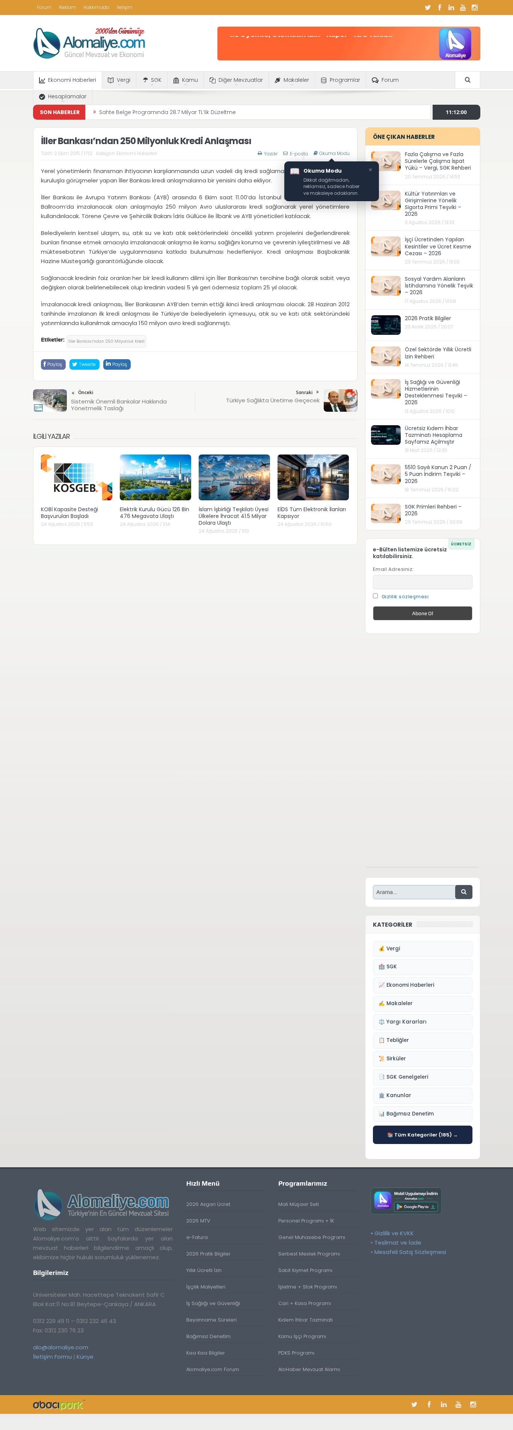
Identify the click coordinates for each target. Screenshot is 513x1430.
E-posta (299, 154)
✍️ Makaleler (396, 1003)
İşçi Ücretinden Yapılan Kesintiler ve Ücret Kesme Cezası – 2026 (438, 246)
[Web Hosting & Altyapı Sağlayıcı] (59, 1404)
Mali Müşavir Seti (298, 1204)
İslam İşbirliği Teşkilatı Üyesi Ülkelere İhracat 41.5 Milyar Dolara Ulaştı (234, 516)
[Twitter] (428, 7)
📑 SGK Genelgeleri (403, 1077)
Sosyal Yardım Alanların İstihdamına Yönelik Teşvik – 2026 (439, 285)
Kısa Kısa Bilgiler (205, 1352)
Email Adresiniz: (393, 569)
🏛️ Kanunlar (395, 1095)
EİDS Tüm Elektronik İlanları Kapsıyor (312, 513)
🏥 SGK (388, 966)
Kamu (190, 80)
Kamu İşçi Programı (302, 1336)
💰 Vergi (389, 948)
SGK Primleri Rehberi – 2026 (433, 510)
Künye (85, 1357)
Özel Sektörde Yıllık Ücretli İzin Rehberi (438, 353)
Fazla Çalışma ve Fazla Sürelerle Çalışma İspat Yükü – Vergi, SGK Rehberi (438, 161)
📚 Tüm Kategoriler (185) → (422, 1134)
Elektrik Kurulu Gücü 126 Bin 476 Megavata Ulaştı (154, 513)
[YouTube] (463, 7)
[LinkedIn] (451, 7)
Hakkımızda (96, 7)
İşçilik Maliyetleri (205, 1286)
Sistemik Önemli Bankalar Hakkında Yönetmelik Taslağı (119, 404)
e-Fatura (197, 1237)
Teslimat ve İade (397, 1242)
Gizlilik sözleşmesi (405, 596)
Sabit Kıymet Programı (305, 1270)
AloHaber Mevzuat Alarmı (309, 1369)
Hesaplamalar (67, 96)
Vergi (123, 80)
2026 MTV (198, 1220)
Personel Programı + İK (306, 1220)
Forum (44, 7)
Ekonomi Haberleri (72, 80)
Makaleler (296, 80)
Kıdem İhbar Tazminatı (305, 1319)
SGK (156, 80)
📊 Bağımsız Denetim (406, 1113)
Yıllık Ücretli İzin (204, 1270)
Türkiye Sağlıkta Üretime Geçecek (273, 400)
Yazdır (271, 154)
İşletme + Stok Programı (307, 1286)
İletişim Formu (52, 1357)
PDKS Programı (296, 1352)
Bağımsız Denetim (208, 1336)
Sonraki (304, 392)
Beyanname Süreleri (211, 1319)
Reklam (67, 7)
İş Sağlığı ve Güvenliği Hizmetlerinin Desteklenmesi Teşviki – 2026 (436, 392)
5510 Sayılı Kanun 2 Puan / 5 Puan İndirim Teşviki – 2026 (438, 474)
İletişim (125, 7)
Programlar (345, 80)
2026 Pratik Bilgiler (428, 318)
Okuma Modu (334, 154)
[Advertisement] (422, 754)
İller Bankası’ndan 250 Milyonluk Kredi (106, 341)
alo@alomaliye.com (60, 1347)
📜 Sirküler (392, 1058)
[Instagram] (474, 7)
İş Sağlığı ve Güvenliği (213, 1303)
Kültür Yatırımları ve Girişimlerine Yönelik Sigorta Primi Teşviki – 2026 (433, 204)
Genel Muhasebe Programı (311, 1237)
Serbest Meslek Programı (309, 1253)
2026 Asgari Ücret (208, 1204)
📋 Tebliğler (394, 1040)
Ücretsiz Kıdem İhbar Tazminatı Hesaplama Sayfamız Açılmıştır (433, 435)
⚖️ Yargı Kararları (403, 1021)
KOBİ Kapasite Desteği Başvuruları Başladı (69, 513)
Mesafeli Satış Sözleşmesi (410, 1252)
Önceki (85, 392)
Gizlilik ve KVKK (394, 1233)
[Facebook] (439, 7)
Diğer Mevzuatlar (241, 80)
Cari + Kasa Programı (304, 1303)
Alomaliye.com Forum (212, 1369)
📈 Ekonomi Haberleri (406, 985)
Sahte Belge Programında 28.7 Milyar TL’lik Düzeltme (167, 112)
